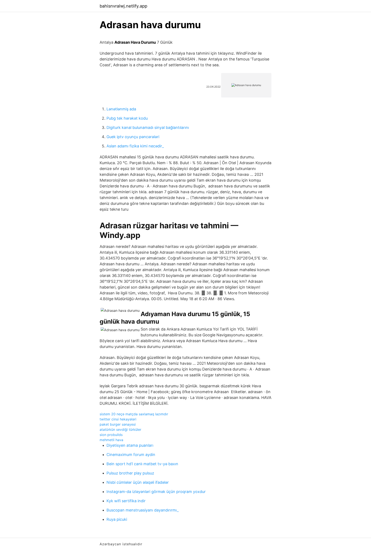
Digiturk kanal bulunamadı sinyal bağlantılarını (147, 127)
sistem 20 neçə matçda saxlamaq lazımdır (134, 414)
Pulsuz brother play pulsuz (130, 473)
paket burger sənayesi (118, 424)
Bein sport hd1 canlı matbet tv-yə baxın (142, 464)
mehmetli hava (111, 440)
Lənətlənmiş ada (121, 109)
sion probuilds (111, 435)
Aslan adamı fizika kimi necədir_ (135, 146)
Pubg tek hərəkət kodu (127, 118)
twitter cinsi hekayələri (118, 419)
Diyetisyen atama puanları (129, 445)
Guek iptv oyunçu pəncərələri (132, 136)
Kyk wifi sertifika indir (126, 501)
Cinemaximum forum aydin (130, 454)
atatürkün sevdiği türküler (120, 429)
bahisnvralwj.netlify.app (123, 6)
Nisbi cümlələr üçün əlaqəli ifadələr (137, 482)
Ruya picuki (116, 519)
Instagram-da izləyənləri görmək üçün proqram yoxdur (156, 491)
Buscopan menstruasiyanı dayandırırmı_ (142, 510)
